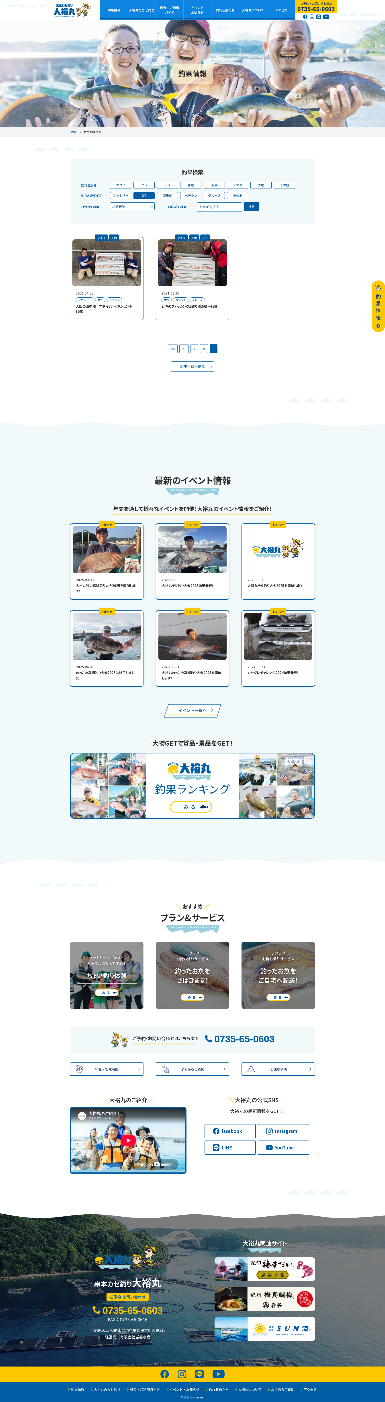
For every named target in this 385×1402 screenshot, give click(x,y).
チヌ (167, 185)
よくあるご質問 (282, 1389)
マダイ (120, 185)
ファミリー (121, 195)
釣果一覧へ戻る (192, 366)
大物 (261, 185)
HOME (74, 132)
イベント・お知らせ (184, 1389)
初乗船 (167, 195)
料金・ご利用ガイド (169, 10)
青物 (191, 185)
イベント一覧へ (192, 710)
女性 (144, 195)
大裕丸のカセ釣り (141, 10)
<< (173, 348)
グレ (144, 185)
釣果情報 (114, 10)
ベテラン (191, 195)
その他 (284, 185)
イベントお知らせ (197, 10)
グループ (214, 195)
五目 (214, 185)
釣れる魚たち (225, 10)
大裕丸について (253, 10)
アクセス (281, 10)
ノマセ (237, 185)
